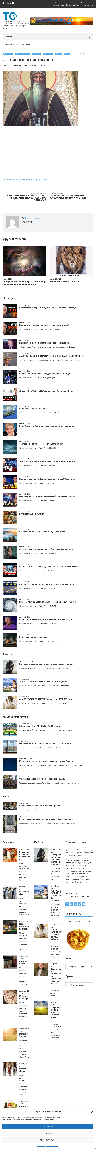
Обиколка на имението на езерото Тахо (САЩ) (42, 779)
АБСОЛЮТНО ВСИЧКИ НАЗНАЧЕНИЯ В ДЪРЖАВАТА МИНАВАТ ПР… (52, 356)
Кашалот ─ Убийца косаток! (33, 409)
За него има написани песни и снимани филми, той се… (46, 819)
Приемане (48, 1126)
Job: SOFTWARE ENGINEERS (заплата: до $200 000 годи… (46, 699)
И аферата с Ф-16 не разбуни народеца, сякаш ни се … (45, 343)
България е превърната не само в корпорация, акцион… (46, 664)
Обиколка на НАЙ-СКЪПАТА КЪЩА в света (40, 726)
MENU (10, 36)
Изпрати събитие (72, 5)
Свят (67, 54)
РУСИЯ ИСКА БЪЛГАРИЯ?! (31, 514)
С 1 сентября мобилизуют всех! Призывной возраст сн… (46, 549)
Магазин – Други (24, 892)
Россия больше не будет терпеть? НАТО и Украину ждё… (47, 584)
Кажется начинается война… (33, 637)
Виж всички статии (32, 218)
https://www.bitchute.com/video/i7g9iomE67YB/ (25, 179)
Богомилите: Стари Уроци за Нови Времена (40, 806)
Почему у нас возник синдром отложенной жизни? (44, 325)
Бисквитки (41, 1146)
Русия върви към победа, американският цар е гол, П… (46, 619)
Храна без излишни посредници (24, 855)
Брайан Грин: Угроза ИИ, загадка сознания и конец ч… (45, 373)
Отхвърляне (48, 1133)
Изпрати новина (87, 3)
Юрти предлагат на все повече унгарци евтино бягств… (46, 761)
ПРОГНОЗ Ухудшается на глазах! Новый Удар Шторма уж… (48, 602)
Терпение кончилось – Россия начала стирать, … (43, 444)
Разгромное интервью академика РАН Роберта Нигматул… (48, 308)
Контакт (58, 3)
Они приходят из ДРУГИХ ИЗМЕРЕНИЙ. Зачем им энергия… (48, 496)
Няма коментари (20, 65)
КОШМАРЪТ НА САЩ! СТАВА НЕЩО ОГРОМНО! (42, 531)
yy (9, 65)
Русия (58, 54)
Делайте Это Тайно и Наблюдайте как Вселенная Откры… (47, 391)
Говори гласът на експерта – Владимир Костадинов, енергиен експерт (24, 283)
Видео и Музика (22, 54)
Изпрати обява (58, 5)
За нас (65, 3)
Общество (48, 54)
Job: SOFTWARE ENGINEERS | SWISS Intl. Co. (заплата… (45, 681)
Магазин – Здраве (24, 1035)
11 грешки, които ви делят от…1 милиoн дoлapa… (55, 1012)
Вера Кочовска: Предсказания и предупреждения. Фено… (47, 426)
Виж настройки (48, 1140)
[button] (92, 1112)
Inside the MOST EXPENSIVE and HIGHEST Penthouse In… (46, 743)
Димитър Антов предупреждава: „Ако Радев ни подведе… (48, 461)
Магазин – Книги (24, 962)
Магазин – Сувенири (24, 997)
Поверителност (52, 1146)
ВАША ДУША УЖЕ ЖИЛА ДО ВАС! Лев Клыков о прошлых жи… (50, 567)
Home (5, 44)
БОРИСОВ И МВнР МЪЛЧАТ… (65, 281)
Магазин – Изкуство (24, 927)
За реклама (74, 3)
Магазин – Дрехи (24, 1070)
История (36, 54)
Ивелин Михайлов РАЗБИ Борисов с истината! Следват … (47, 479)
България (8, 54)
